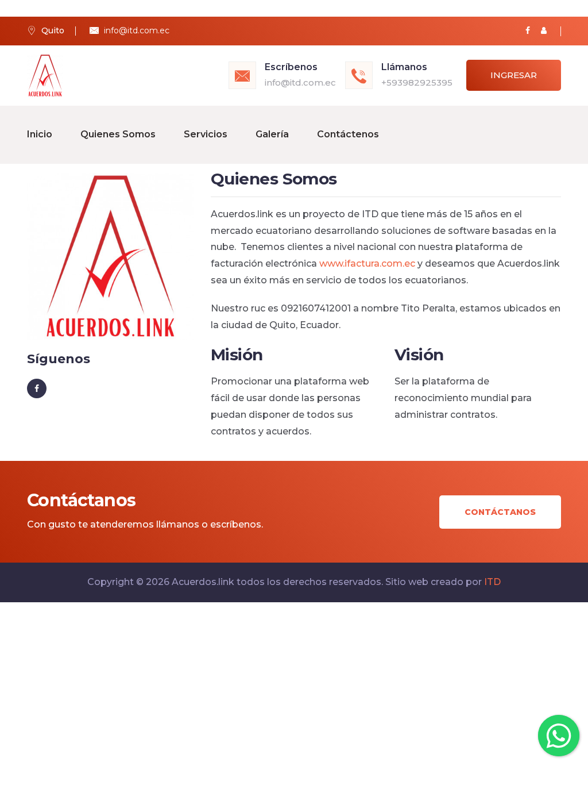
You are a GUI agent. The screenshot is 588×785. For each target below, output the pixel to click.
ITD (492, 581)
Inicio (39, 134)
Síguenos (58, 359)
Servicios (205, 134)
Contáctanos (500, 512)
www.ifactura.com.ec (367, 263)
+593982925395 (416, 82)
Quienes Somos (118, 134)
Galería (272, 134)
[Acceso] (544, 30)
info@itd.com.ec (136, 30)
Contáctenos (348, 134)
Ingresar (513, 75)
